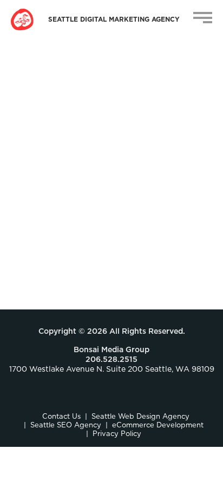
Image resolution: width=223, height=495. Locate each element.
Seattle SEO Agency (65, 425)
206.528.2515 (111, 360)
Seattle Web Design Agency (140, 416)
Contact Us (61, 416)
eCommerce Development (158, 425)
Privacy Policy (117, 434)
